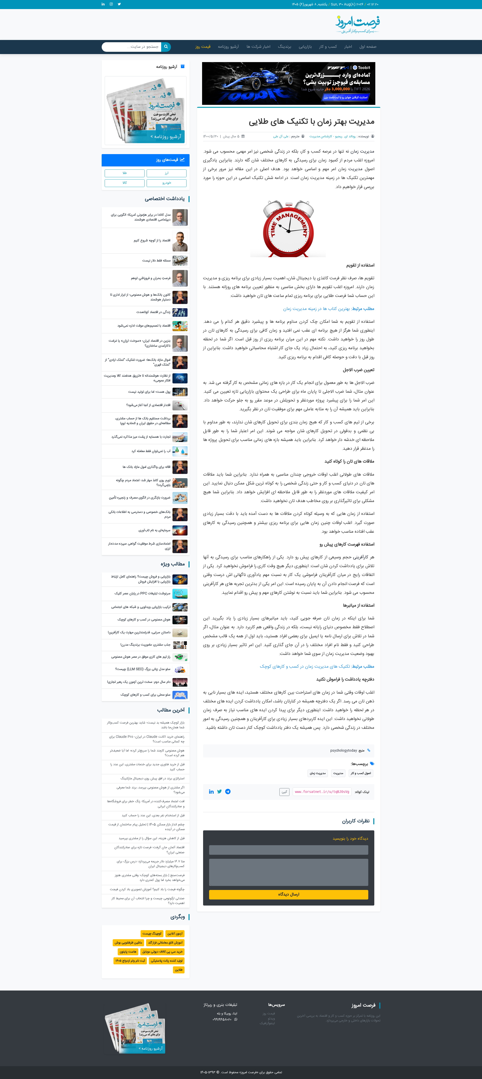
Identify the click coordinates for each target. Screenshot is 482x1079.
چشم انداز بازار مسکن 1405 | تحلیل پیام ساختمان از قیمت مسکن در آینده (146, 827)
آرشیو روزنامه (228, 46)
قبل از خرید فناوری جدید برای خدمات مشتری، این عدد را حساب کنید (147, 767)
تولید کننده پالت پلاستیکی (167, 960)
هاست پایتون (128, 951)
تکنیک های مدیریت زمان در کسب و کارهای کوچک (305, 666)
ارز (166, 173)
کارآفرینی (360, 557)
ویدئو (271, 1018)
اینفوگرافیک (267, 1023)
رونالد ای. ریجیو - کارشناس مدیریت (333, 136)
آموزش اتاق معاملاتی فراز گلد (165, 942)
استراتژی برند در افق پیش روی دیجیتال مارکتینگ (152, 778)
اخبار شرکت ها (258, 46)
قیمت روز (203, 46)
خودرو (166, 183)
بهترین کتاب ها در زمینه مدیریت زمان (316, 309)
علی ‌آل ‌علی (280, 136)
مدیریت (355, 169)
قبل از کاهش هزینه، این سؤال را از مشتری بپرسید (152, 838)
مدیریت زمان (362, 151)
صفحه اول (368, 46)
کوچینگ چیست (152, 933)
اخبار (348, 46)
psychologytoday (343, 750)
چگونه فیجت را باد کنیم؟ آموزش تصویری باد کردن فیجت (147, 889)
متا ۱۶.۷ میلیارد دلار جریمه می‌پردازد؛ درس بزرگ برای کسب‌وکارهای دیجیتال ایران (151, 864)
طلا (125, 173)
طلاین (179, 969)
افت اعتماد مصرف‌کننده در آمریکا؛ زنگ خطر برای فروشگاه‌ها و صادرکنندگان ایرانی (146, 804)
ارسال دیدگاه (288, 894)
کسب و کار (328, 46)
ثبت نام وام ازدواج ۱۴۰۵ (130, 960)
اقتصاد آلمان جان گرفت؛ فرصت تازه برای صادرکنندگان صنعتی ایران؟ (149, 850)
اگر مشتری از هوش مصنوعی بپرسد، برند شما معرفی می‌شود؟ (150, 790)
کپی (284, 792)
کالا (125, 183)
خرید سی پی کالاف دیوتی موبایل (162, 951)
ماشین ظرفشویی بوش (128, 942)
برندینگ (284, 46)
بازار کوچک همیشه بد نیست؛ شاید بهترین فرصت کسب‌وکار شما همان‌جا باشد (146, 725)
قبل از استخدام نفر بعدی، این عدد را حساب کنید (153, 815)
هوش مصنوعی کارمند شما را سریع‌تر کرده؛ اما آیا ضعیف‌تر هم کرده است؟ (147, 753)
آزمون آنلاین (175, 933)
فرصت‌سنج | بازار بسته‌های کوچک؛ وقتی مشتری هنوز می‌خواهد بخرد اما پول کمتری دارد (150, 878)
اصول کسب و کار (361, 773)
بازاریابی (305, 46)
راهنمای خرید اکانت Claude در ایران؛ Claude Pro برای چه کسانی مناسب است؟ (147, 739)
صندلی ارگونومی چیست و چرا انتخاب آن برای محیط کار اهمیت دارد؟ (148, 901)
